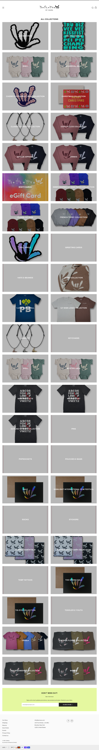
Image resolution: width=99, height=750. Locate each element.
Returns (4, 725)
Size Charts (5, 728)
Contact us (5, 735)
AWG (3, 747)
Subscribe (67, 704)
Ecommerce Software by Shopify (9, 742)
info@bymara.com (40, 720)
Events (4, 730)
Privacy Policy (6, 733)
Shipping (4, 722)
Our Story (5, 720)
